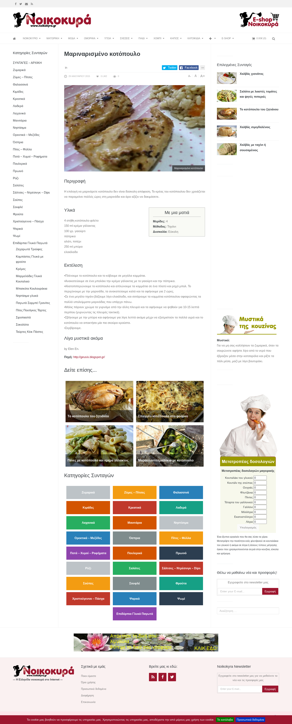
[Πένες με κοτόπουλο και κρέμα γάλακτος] (99, 445)
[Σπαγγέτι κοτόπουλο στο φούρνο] (170, 401)
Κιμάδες (88, 507)
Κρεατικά (134, 507)
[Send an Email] (27, 3)
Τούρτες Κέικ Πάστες (29, 331)
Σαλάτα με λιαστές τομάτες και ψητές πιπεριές (258, 94)
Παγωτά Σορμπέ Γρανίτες (33, 303)
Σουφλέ (134, 583)
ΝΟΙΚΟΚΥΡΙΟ (30, 38)
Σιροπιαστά (23, 317)
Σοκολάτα (22, 324)
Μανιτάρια (135, 522)
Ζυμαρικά (88, 492)
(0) (261, 38)
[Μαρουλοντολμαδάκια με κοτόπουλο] (170, 445)
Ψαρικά (135, 598)
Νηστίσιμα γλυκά (27, 295)
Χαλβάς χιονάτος (252, 73)
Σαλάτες (134, 568)
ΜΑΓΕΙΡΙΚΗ (52, 38)
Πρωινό (181, 553)
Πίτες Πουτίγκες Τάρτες (31, 310)
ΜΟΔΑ (71, 38)
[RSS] (153, 677)
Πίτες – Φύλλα (181, 538)
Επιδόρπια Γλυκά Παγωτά (134, 613)
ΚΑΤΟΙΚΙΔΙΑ (194, 38)
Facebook (191, 67)
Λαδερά (181, 507)
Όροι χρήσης (88, 682)
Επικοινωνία (88, 702)
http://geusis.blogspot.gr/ (89, 357)
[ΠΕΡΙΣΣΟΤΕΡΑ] (212, 38)
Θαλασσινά (181, 492)
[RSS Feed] (32, 3)
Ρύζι (88, 568)
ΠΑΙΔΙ (141, 38)
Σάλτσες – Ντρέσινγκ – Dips (181, 568)
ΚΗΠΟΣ (174, 38)
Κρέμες (21, 269)
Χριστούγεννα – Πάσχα (88, 598)
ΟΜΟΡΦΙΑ (89, 38)
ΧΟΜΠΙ (157, 38)
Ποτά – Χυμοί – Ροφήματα (88, 553)
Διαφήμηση (87, 695)
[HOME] (15, 38)
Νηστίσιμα (181, 522)
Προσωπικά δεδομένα (250, 719)
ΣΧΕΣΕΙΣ (125, 38)
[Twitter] (21, 3)
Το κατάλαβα (225, 719)
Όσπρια (134, 538)
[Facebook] (16, 3)
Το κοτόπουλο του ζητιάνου (259, 109)
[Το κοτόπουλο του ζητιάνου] (99, 401)
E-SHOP (226, 38)
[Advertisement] (166, 19)
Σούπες (88, 583)
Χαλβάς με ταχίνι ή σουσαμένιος (253, 147)
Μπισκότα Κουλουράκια (31, 288)
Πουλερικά (134, 553)
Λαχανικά (88, 522)
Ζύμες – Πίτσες (134, 492)
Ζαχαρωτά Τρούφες (29, 249)
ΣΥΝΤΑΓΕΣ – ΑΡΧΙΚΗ (27, 62)
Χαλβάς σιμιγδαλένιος (255, 127)
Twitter (172, 67)
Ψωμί (181, 598)
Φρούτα (181, 583)
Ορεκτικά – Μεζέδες (88, 538)
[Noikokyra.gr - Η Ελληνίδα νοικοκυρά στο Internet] (52, 19)
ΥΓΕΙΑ (107, 38)
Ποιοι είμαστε (88, 675)
